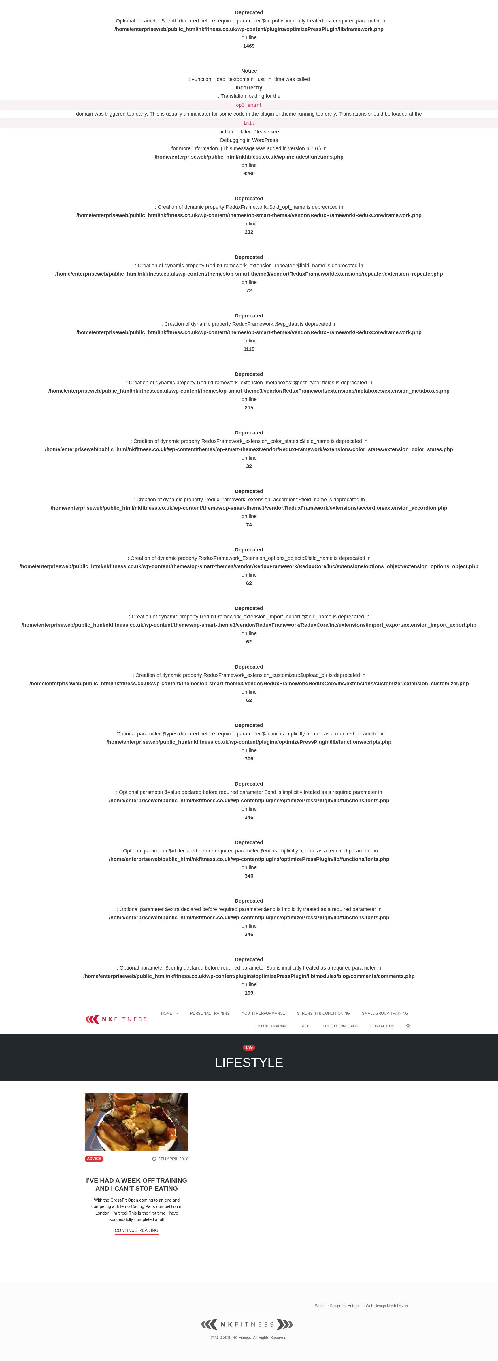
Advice (94, 1159)
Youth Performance (263, 1013)
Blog (305, 1026)
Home (166, 1013)
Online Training (272, 1026)
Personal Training (210, 1013)
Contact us (382, 1026)
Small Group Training (385, 1013)
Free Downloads (340, 1026)
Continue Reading (137, 1230)
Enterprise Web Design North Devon (378, 1306)
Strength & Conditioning (323, 1013)
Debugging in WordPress (249, 140)
